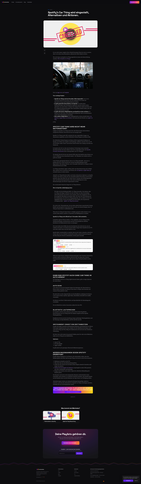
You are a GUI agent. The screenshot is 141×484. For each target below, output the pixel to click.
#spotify (73, 396)
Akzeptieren (128, 480)
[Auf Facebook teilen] (45, 53)
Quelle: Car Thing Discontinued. (71, 201)
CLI (74, 474)
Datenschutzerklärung (94, 470)
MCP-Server (76, 472)
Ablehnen (136, 480)
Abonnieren (79, 453)
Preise (13, 2)
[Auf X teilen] (45, 50)
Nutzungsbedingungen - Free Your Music (97, 475)
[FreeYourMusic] (5, 2)
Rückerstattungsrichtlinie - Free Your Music (96, 473)
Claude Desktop (77, 475)
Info (58, 470)
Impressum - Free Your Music (95, 476)
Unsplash (66, 92)
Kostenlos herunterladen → (70, 443)
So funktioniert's (19, 2)
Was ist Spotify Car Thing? (64, 58)
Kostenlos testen (134, 2)
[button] (73, 390)
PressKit (59, 475)
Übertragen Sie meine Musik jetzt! (73, 391)
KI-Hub (75, 470)
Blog (25, 2)
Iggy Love (60, 92)
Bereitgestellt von (38, 477)
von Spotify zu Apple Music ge (84, 170)
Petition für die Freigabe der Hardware (64, 367)
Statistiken (29, 2)
